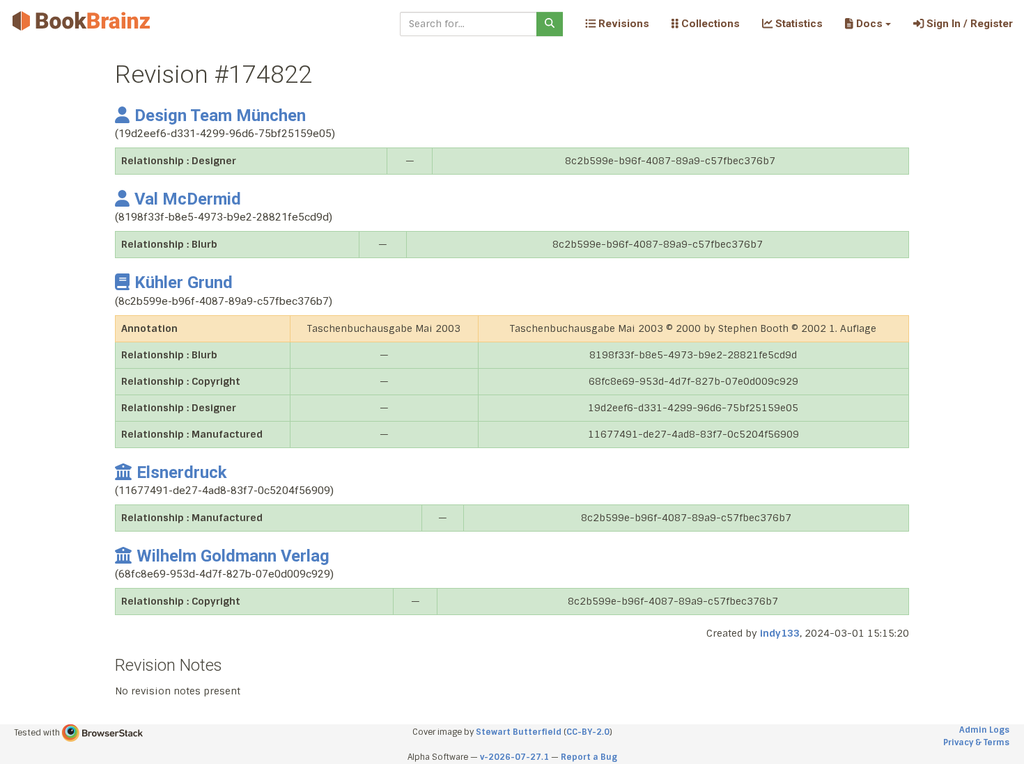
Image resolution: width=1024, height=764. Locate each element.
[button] (867, 24)
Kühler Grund (183, 282)
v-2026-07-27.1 (514, 757)
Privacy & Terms (976, 742)
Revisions (622, 23)
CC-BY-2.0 (588, 732)
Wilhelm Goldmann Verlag (233, 556)
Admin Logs (984, 729)
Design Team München (220, 115)
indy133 (780, 633)
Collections (709, 23)
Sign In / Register (968, 23)
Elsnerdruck (181, 472)
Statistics (798, 23)
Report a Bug (589, 757)
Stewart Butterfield (518, 732)
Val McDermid (187, 199)
